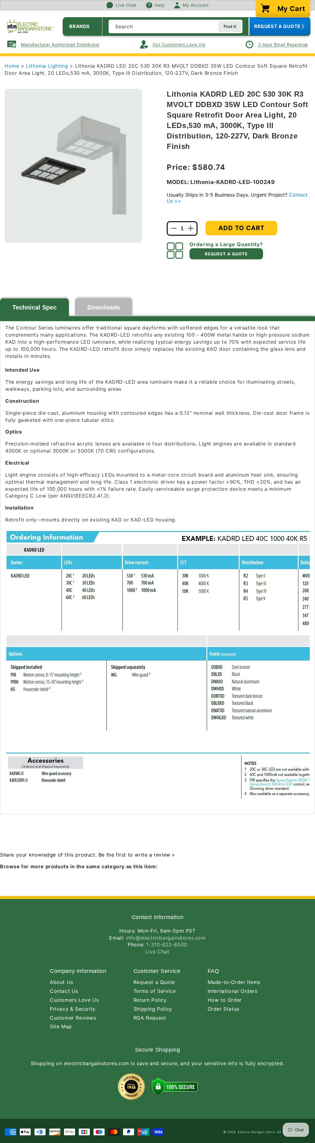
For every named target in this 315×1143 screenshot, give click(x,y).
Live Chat (157, 952)
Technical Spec (34, 307)
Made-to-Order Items (234, 982)
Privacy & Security (73, 1009)
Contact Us (64, 991)
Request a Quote (154, 982)
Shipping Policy (153, 1009)
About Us (61, 982)
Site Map (61, 1026)
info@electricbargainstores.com (166, 938)
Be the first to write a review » (136, 855)
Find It (230, 26)
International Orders (232, 991)
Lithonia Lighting (48, 66)
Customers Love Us (74, 1000)
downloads (103, 307)
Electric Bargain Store (256, 1132)
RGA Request (150, 1018)
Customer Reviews (73, 1018)
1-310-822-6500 (166, 944)
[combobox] (175, 26)
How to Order (225, 1000)
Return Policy (150, 1000)
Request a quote (226, 253)
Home (12, 66)
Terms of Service (155, 991)
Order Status (223, 1009)
